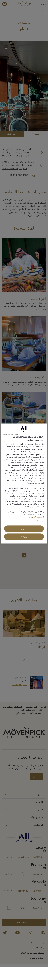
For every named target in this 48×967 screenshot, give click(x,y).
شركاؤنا (40, 521)
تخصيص (24, 529)
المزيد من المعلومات (36, 517)
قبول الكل (24, 537)
